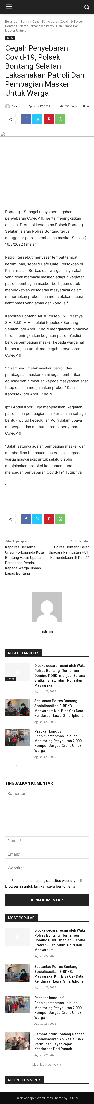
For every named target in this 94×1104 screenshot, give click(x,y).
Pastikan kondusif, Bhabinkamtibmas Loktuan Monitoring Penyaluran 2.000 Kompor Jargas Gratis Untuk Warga (58, 741)
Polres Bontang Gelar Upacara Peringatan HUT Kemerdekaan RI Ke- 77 (69, 552)
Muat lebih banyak (45, 1064)
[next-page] (16, 766)
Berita (25, 21)
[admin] (8, 106)
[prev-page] (8, 766)
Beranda (11, 21)
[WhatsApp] (60, 119)
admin (20, 106)
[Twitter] (37, 119)
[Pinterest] (49, 119)
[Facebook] (26, 119)
